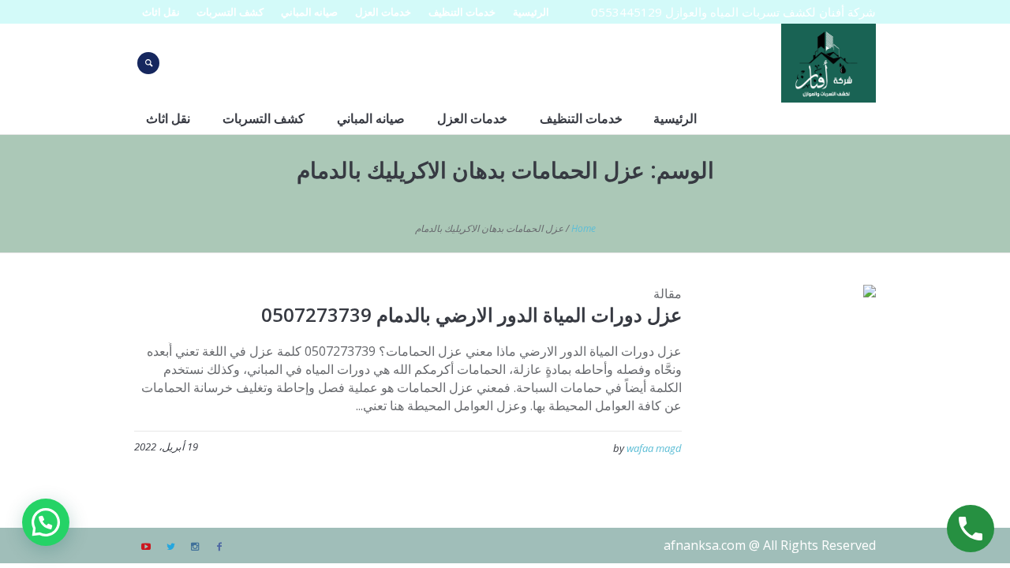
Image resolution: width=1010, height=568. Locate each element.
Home (583, 228)
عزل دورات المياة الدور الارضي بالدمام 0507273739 (471, 314)
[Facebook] (219, 546)
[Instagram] (195, 546)
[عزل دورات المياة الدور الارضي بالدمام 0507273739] (790, 370)
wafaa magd (654, 448)
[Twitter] (170, 546)
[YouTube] (146, 546)
